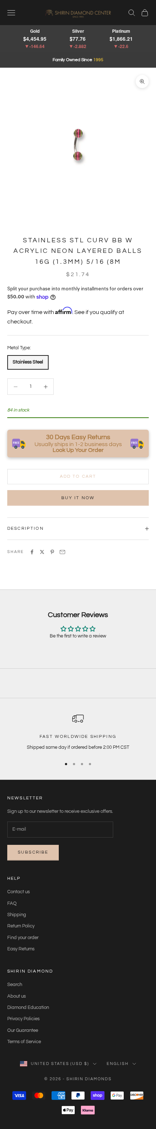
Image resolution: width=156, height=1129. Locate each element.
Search (14, 984)
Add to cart (78, 476)
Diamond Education (28, 1007)
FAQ (12, 903)
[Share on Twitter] (42, 552)
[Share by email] (62, 552)
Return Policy (20, 926)
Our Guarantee (22, 1030)
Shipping (16, 914)
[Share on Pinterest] (52, 552)
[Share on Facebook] (32, 552)
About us (16, 996)
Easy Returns (20, 948)
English (118, 1064)
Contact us (18, 891)
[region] (78, 732)
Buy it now (78, 498)
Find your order (22, 937)
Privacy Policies (23, 1018)
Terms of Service (24, 1041)
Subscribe (33, 852)
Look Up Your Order (78, 450)
